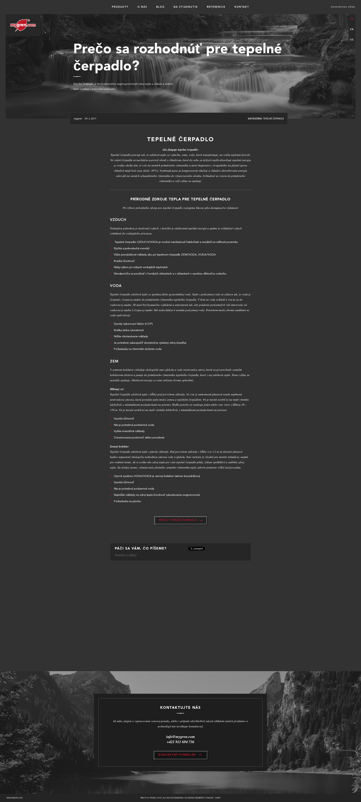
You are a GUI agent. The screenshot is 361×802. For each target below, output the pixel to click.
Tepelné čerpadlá (273, 119)
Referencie (216, 7)
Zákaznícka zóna (343, 7)
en (352, 30)
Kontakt (241, 7)
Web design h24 (15, 798)
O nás (142, 7)
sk (351, 19)
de (352, 40)
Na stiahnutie (186, 7)
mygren (78, 118)
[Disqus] (180, 617)
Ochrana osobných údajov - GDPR (202, 798)
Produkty (120, 7)
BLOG (160, 7)
